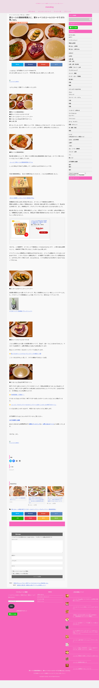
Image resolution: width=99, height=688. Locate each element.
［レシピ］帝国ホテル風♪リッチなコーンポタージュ (85, 655)
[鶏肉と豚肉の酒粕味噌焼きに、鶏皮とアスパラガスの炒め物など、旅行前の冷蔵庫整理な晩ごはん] (36, 491)
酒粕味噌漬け (52, 509)
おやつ (70, 37)
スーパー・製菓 (72, 73)
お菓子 (70, 142)
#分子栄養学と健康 (14, 420)
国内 (70, 166)
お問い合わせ (31, 11)
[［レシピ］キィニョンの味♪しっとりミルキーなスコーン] (78, 603)
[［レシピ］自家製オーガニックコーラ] (78, 665)
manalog (49, 7)
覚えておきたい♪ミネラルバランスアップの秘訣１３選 (26, 353)
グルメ (70, 92)
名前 (13, 555)
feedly (56, 518)
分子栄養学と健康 (73, 161)
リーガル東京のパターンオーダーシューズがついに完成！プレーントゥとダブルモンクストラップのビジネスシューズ (85, 632)
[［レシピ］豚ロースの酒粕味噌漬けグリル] (18, 491)
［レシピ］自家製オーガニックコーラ (82, 668)
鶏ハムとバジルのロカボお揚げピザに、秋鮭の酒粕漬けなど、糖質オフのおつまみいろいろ (55, 499)
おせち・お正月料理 (74, 139)
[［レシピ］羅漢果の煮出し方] (78, 659)
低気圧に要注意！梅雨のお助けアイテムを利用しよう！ (31, 585)
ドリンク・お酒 (72, 151)
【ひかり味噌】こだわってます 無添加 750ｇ (21, 198)
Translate (81, 175)
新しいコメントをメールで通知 (20, 571)
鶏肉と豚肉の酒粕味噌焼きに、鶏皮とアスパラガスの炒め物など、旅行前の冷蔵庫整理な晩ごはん (36, 500)
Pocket (30, 518)
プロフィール (67, 11)
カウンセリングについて (44, 11)
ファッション (72, 118)
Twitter (18, 64)
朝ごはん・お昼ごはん (74, 49)
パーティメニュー (73, 40)
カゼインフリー (34, 509)
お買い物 (71, 59)
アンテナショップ (73, 70)
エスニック (71, 94)
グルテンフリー (43, 509)
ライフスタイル (72, 113)
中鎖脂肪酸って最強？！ (17, 394)
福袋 (70, 85)
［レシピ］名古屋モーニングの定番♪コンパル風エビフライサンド (85, 623)
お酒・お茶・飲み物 (74, 64)
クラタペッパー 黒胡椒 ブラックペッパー (20, 311)
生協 (70, 82)
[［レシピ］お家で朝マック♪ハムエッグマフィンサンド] (78, 636)
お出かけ (71, 53)
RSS (44, 518)
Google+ (44, 64)
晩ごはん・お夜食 (17, 509)
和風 (70, 103)
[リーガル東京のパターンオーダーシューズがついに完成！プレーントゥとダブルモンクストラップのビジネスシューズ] (78, 627)
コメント (14, 539)
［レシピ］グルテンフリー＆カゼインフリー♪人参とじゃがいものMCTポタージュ (33, 404)
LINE (18, 518)
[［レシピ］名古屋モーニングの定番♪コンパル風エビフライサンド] (78, 619)
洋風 (70, 106)
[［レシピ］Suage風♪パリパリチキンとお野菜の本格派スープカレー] (78, 595)
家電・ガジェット (73, 124)
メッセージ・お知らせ (74, 110)
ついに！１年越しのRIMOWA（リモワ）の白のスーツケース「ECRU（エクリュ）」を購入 (85, 648)
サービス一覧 (57, 11)
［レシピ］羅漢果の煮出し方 (80, 662)
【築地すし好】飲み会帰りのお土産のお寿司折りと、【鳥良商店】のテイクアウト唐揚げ (85, 615)
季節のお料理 (72, 43)
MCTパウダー (25, 509)
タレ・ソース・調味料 (74, 148)
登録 (11, 606)
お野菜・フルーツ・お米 (75, 67)
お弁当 (70, 56)
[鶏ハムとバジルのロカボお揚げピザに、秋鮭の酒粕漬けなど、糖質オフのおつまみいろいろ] (55, 491)
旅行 (70, 164)
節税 (70, 130)
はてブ (56, 64)
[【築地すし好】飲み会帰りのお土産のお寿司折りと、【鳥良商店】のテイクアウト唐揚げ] (78, 611)
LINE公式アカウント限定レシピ (76, 136)
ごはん (70, 145)
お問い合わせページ (48, 424)
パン (70, 154)
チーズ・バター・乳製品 (75, 76)
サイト (13, 566)
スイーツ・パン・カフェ (75, 97)
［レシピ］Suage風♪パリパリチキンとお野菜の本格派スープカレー (85, 600)
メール (14, 560)
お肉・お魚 (71, 61)
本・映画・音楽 (72, 127)
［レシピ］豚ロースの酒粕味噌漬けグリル (21, 162)
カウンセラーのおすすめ (75, 89)
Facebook (31, 64)
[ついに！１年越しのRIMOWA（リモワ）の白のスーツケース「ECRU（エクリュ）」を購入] (78, 644)
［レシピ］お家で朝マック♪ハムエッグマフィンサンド (85, 640)
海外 (70, 169)
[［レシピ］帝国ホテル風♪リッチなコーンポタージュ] (78, 652)
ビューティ (71, 115)
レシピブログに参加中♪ (14, 81)
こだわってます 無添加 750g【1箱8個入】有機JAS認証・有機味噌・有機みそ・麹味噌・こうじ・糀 (39, 222)
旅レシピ (71, 157)
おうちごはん (72, 35)
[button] (37, 42)
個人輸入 (71, 79)
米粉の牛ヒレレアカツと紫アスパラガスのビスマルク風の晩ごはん (31, 583)
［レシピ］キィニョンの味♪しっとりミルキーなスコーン (85, 607)
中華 (70, 100)
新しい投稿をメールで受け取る (20, 573)
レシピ (70, 134)
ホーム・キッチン (73, 121)
